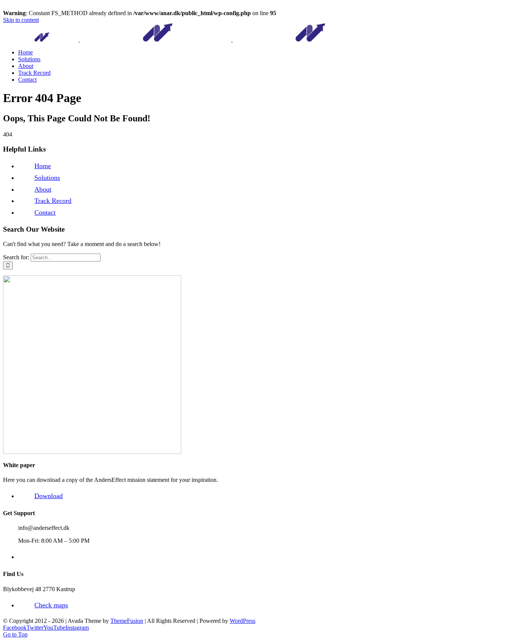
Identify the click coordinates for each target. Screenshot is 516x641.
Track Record (52, 200)
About (42, 189)
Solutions (47, 177)
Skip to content (21, 20)
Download (48, 496)
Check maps (51, 605)
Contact (45, 212)
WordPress (242, 621)
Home (42, 166)
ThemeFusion (126, 621)
